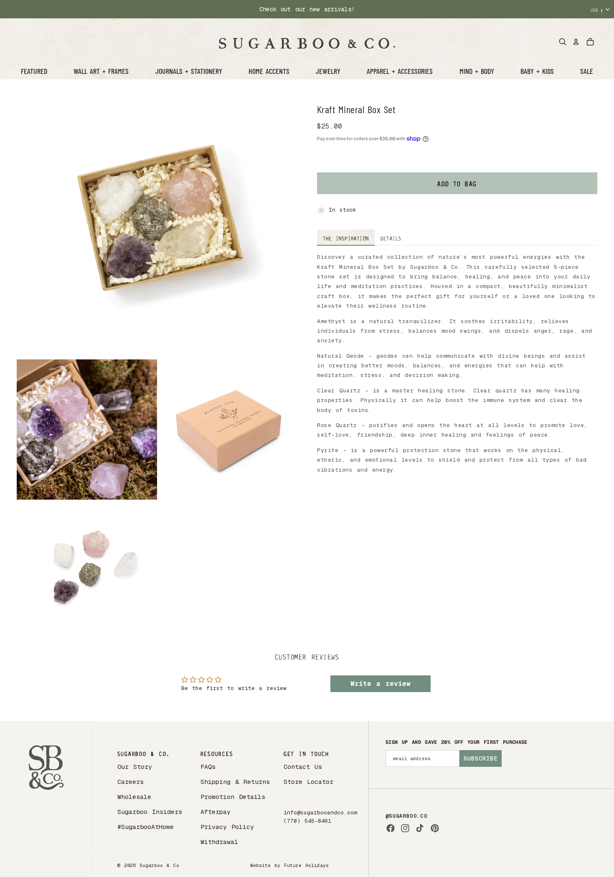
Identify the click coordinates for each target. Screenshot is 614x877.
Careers (130, 782)
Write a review (380, 683)
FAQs (208, 767)
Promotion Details (232, 797)
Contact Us (303, 767)
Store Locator (308, 782)
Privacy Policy (227, 827)
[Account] (576, 42)
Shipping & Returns (235, 782)
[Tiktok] (420, 828)
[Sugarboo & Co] (307, 42)
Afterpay (215, 812)
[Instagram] (405, 828)
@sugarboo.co (406, 816)
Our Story (134, 767)
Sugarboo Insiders (149, 812)
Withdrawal (219, 842)
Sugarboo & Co (159, 865)
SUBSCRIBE (480, 758)
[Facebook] (391, 828)
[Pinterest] (435, 828)
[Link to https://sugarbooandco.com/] (46, 796)
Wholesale (134, 797)
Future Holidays (306, 865)
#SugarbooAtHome (145, 827)
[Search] (563, 42)
